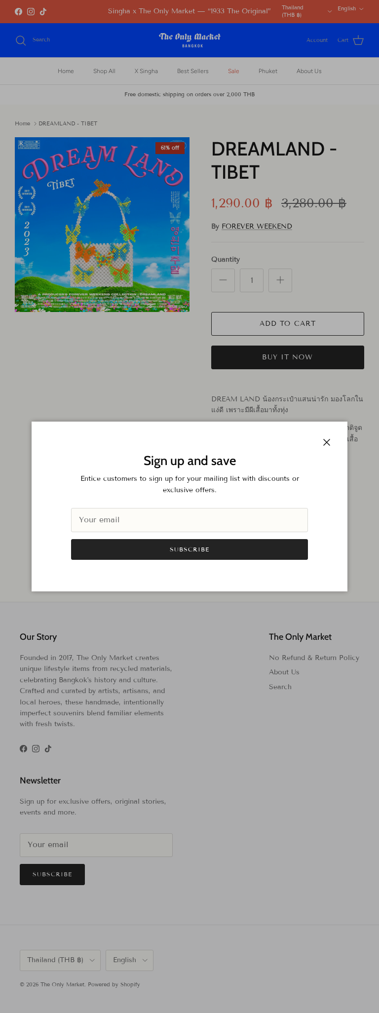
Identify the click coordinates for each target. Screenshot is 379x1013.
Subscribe (189, 549)
